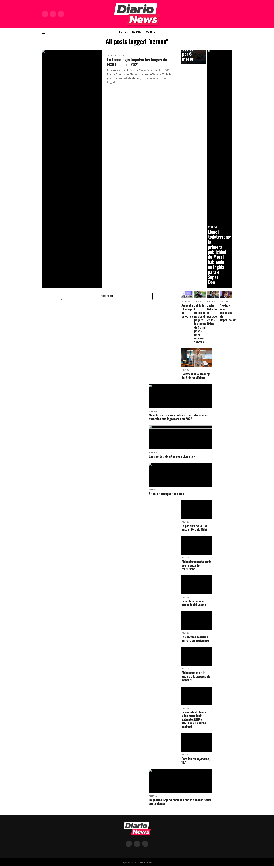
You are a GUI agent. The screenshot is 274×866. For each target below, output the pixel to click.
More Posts (107, 296)
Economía (136, 32)
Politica (123, 32)
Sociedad (150, 32)
